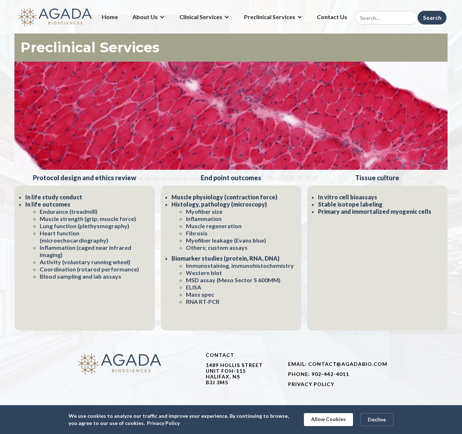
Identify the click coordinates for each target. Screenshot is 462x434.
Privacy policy (311, 384)
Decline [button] (377, 419)
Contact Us (332, 16)
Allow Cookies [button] (328, 419)
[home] (56, 17)
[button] (148, 17)
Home (110, 16)
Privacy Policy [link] (163, 423)
